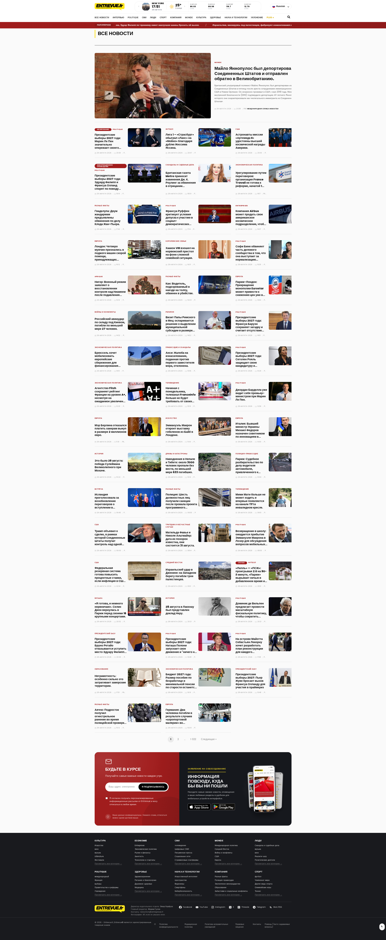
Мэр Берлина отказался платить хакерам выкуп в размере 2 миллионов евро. (111, 430)
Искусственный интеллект (186, 876)
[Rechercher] (289, 17)
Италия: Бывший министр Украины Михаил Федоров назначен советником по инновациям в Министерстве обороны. (250, 434)
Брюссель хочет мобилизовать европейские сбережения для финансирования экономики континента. (110, 361)
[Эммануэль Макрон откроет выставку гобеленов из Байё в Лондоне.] (214, 426)
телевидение (172, 383)
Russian (280, 6)
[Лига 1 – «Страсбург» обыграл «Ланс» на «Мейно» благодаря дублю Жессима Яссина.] (214, 137)
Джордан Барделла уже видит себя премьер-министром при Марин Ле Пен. (251, 395)
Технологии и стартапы (145, 860)
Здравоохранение (142, 876)
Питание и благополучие (145, 880)
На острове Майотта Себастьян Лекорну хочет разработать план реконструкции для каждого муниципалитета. (249, 647)
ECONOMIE (141, 840)
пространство (181, 880)
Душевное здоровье (143, 884)
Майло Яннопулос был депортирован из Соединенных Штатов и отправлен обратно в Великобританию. (256, 74)
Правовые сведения (239, 925)
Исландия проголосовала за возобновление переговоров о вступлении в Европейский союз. (108, 502)
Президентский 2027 (105, 634)
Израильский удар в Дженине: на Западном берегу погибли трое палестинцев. (181, 574)
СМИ (144, 17)
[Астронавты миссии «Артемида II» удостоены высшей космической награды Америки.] (285, 137)
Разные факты (102, 206)
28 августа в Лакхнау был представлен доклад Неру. (180, 610)
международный (102, 876)
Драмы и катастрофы (176, 454)
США (238, 129)
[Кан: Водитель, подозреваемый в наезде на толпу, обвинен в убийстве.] (214, 285)
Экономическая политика (249, 165)
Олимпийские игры (263, 887)
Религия (170, 312)
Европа (98, 241)
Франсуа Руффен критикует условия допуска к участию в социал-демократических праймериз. (179, 219)
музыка (99, 598)
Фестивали (99, 860)
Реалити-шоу (261, 856)
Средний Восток (174, 563)
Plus (270, 17)
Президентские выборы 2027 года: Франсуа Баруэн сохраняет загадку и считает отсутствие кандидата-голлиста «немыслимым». (249, 327)
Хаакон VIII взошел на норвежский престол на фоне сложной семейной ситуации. (180, 253)
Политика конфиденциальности (168, 925)
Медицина (139, 887)
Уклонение (257, 17)
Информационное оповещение (105, 166)
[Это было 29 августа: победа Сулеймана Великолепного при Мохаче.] (144, 462)
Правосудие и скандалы (178, 347)
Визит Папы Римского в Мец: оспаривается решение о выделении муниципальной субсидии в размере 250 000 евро (181, 325)
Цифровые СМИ (182, 849)
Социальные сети (182, 856)
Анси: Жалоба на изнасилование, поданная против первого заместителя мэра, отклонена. (180, 359)
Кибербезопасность (183, 891)
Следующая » (208, 739)
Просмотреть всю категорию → (108, 863)
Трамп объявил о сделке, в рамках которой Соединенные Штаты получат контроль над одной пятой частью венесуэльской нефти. (110, 541)
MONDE (189, 17)
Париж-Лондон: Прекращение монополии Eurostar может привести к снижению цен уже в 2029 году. (250, 290)
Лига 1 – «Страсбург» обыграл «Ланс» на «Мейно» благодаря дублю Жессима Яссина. (180, 141)
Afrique (99, 277)
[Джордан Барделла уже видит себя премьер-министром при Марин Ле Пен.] (285, 391)
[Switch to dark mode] (382, 926)
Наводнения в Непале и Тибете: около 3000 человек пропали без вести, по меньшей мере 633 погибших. (180, 466)
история (99, 454)
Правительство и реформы (106, 887)
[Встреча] (113, 6)
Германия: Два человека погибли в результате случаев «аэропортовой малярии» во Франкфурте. (179, 718)
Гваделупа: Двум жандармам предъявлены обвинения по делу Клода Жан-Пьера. (107, 218)
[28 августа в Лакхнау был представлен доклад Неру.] (214, 606)
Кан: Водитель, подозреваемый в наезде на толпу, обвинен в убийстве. (179, 288)
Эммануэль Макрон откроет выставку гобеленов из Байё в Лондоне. (179, 430)
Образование (101, 669)
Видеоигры (179, 884)
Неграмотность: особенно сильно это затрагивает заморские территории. (110, 681)
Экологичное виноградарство (227, 884)
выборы (98, 884)
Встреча (99, 489)
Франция (98, 880)
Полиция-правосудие (247, 454)
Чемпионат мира (262, 880)
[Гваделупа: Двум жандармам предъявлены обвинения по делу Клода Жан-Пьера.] (144, 214)
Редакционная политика (191, 925)
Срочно (241, 563)
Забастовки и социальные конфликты (231, 891)
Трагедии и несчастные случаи (178, 526)
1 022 (193, 739)
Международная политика (226, 845)
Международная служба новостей (262, 109)
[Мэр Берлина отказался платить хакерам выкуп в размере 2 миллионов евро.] (144, 426)
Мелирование (103, 129)
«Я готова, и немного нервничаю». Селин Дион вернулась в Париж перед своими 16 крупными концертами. (110, 610)
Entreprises (242, 206)
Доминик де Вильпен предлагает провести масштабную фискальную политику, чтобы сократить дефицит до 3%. (251, 611)
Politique (133, 17)
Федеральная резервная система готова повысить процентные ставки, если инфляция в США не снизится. (110, 576)
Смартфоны (180, 887)
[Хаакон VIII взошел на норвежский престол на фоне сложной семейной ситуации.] (214, 249)
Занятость (139, 856)
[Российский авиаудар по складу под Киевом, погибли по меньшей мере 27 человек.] (144, 320)
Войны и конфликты (105, 312)
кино (97, 849)
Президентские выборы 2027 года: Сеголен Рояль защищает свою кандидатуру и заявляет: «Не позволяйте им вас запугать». (249, 364)
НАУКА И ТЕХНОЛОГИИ (236, 17)
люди (153, 17)
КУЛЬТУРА (201, 17)
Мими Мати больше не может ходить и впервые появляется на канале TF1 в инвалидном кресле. (250, 501)
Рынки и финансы (142, 852)
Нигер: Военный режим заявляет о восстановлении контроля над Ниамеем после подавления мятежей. (110, 290)
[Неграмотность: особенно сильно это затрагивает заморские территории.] (144, 677)
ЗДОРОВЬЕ (215, 17)
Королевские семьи (176, 241)
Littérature (99, 856)
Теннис (258, 891)
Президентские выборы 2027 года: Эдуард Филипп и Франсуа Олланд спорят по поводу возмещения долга (108, 184)
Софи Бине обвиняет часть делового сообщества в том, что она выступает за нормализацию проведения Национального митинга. (251, 258)
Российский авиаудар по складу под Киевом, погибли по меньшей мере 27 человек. (110, 324)
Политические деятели (265, 860)
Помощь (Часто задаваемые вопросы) (277, 925)
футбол (169, 129)
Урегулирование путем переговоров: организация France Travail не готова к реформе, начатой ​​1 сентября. (251, 181)
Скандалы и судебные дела (180, 165)
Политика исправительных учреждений (216, 925)
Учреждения (100, 891)
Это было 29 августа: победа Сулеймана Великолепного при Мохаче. (109, 466)
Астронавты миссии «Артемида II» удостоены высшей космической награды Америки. (250, 141)
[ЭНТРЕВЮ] (110, 910)
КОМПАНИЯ (175, 17)
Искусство (171, 418)
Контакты (257, 924)
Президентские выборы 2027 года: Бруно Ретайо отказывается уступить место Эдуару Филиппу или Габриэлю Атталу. (110, 647)
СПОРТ (163, 17)
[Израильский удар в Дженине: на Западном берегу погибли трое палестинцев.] (214, 571)
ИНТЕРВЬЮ (118, 17)
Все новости (102, 17)
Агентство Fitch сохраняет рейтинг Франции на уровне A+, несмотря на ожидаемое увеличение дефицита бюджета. (110, 396)
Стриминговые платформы (186, 860)
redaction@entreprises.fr (151, 912)
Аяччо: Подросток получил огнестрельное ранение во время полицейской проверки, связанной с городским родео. (111, 720)
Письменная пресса (183, 852)
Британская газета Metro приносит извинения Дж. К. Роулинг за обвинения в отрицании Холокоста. (181, 181)
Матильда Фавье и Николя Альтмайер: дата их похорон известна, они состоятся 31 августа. (180, 539)
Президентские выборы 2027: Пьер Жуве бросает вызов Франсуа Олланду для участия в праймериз (250, 681)
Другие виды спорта (263, 884)
